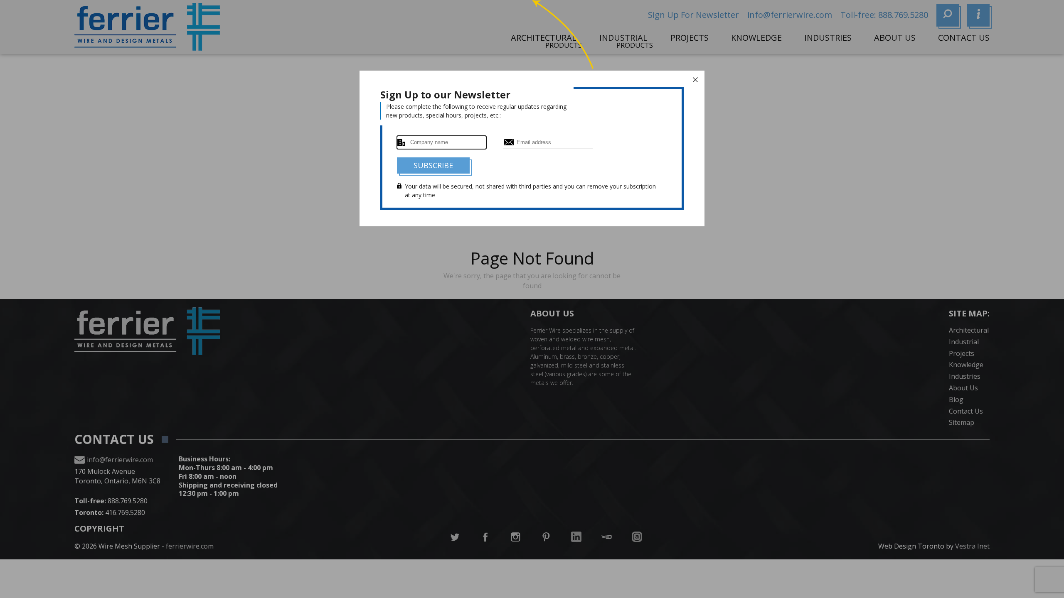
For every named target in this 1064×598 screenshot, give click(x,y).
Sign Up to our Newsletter (445, 94)
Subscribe (433, 165)
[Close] (695, 80)
